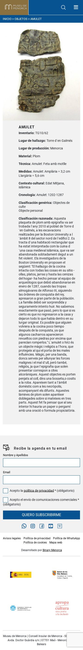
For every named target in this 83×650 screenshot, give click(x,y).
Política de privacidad (37, 538)
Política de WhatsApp (66, 538)
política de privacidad (39, 490)
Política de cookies (35, 542)
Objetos (21, 19)
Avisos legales (12, 538)
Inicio (7, 19)
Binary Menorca (52, 550)
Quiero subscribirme (41, 515)
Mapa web (55, 542)
